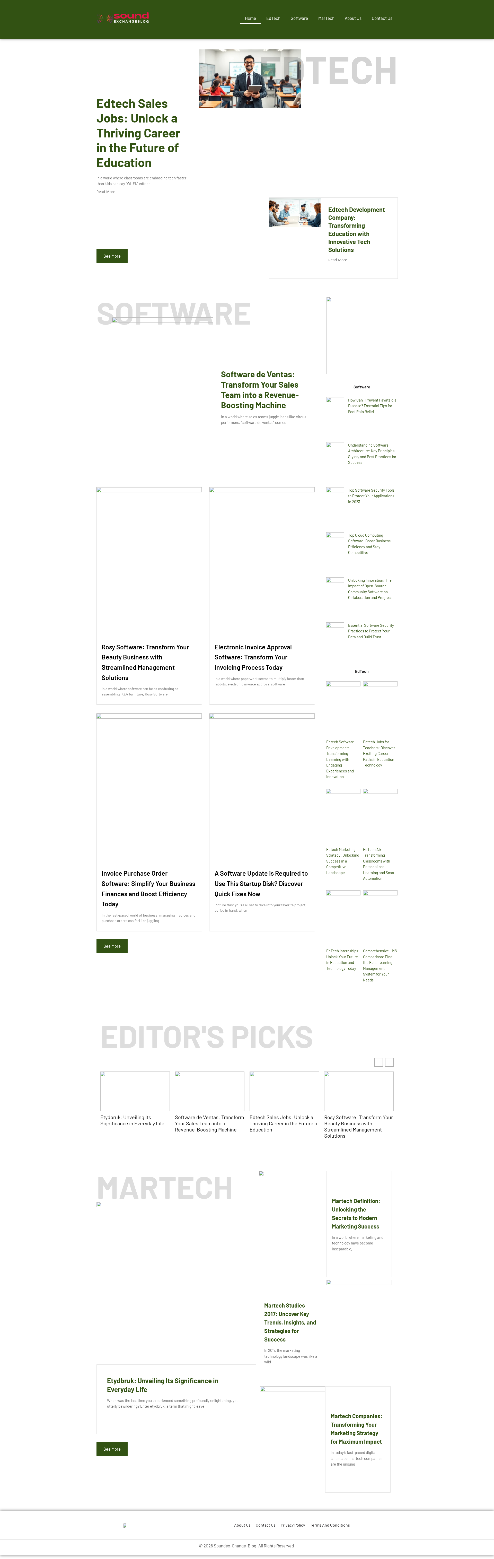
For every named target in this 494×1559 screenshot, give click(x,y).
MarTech (326, 18)
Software (299, 18)
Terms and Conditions (330, 1524)
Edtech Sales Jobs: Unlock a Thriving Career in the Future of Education (138, 132)
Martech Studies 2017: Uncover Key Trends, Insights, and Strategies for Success (290, 1322)
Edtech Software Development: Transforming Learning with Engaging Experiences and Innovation (340, 759)
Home (250, 18)
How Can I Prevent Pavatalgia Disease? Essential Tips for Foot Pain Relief (372, 406)
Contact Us (382, 18)
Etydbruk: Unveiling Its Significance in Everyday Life (132, 1120)
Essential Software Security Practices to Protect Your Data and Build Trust (371, 631)
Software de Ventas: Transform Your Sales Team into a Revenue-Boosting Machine (209, 1123)
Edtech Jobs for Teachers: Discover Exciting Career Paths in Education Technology (379, 753)
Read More (105, 191)
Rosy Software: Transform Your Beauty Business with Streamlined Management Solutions (358, 1126)
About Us (353, 18)
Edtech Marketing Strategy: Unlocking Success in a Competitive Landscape (342, 861)
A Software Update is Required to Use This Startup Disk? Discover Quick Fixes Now (261, 883)
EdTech (273, 18)
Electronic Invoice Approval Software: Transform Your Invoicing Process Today (253, 657)
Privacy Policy (293, 1524)
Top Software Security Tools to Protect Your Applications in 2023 (371, 496)
